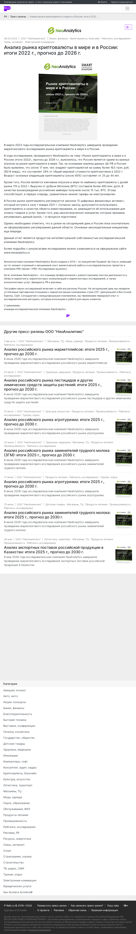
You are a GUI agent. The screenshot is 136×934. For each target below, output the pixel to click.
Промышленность (119, 341)
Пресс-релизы (18, 16)
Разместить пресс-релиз (52, 905)
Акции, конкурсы (14, 702)
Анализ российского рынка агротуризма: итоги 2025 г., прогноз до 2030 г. (54, 421)
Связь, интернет (13, 42)
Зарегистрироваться (122, 2)
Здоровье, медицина (58, 372)
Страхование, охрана (17, 856)
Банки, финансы (58, 38)
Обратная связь (77, 910)
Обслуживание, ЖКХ (16, 809)
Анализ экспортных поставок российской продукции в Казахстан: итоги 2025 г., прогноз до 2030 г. (53, 549)
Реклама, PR (11, 832)
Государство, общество (19, 737)
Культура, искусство (58, 411)
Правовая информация (104, 910)
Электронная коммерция (39, 42)
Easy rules (113, 905)
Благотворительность (17, 714)
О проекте (43, 910)
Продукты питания (96, 341)
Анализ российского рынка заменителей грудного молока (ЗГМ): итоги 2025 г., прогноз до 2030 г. (57, 452)
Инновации (10, 755)
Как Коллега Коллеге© (18, 892)
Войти (104, 2)
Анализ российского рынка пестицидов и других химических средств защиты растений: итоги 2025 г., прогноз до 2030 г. (53, 384)
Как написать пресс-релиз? (87, 905)
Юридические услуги (17, 886)
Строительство (13, 862)
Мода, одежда (74, 341)
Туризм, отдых (31, 415)
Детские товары (55, 504)
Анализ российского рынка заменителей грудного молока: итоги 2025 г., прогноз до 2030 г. (57, 514)
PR (5, 16)
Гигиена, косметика (16, 731)
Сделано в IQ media (15, 910)
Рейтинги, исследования (116, 38)
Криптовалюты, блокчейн (85, 38)
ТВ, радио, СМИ (13, 868)
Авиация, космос (14, 690)
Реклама (59, 910)
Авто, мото (10, 696)
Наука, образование (16, 803)
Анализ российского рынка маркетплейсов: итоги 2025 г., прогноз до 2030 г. (56, 351)
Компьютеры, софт (15, 761)
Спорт (7, 850)
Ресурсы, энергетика (17, 838)
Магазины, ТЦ (55, 341)
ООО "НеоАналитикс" (33, 38)
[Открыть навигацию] (127, 8)
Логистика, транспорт (57, 539)
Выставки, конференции (19, 725)
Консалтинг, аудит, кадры (19, 767)
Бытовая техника (14, 719)
